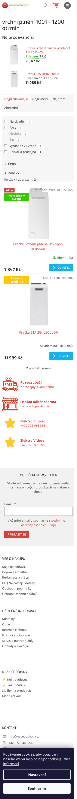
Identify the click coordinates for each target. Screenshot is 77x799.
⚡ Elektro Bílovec (14, 679)
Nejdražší (59, 99)
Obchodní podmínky (16, 588)
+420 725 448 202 (21, 743)
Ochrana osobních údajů (20, 594)
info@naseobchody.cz (24, 736)
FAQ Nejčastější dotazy (18, 583)
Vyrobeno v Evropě (25, 146)
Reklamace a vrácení (16, 577)
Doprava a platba (14, 572)
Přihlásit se (17, 534)
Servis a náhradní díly (17, 641)
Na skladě (20, 121)
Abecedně (11, 108)
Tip (14, 139)
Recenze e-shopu (14, 630)
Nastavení (37, 774)
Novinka (18, 133)
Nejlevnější (40, 99)
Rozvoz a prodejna (25, 152)
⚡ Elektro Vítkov (14, 685)
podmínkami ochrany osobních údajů (45, 522)
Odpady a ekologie (15, 646)
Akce (15, 127)
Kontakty (8, 619)
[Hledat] (45, 5)
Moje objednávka (14, 567)
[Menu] (67, 5)
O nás (6, 624)
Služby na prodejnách (17, 690)
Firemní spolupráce (16, 635)
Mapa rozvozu (12, 696)
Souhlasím (37, 788)
